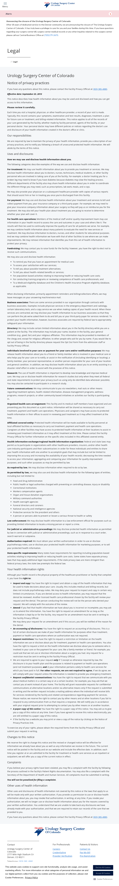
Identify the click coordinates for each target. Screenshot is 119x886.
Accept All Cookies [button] (103, 873)
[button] (103, 879)
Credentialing (59, 852)
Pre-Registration (87, 856)
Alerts (58, 14)
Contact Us (85, 849)
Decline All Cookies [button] (103, 867)
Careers (56, 849)
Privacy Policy (31, 877)
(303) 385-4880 (100, 89)
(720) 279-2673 (51, 35)
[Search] (102, 4)
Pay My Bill (85, 852)
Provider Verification (62, 856)
